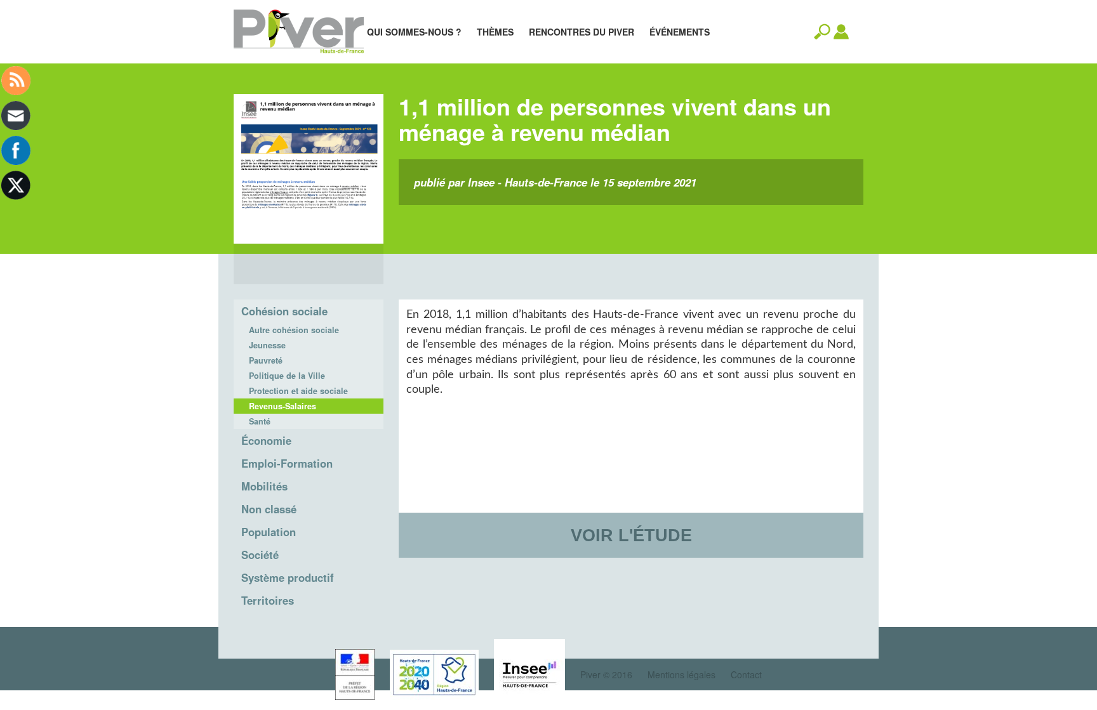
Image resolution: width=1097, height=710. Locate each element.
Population (268, 531)
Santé (259, 421)
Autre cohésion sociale (294, 330)
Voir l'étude (631, 535)
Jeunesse (267, 345)
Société (260, 554)
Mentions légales (681, 674)
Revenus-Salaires (282, 406)
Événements (679, 31)
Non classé (268, 508)
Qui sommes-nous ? (414, 31)
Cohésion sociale (284, 311)
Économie (266, 440)
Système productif (287, 577)
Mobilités (264, 486)
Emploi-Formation (287, 463)
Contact (746, 674)
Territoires (267, 600)
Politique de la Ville (287, 375)
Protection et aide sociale (298, 391)
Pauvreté (266, 360)
